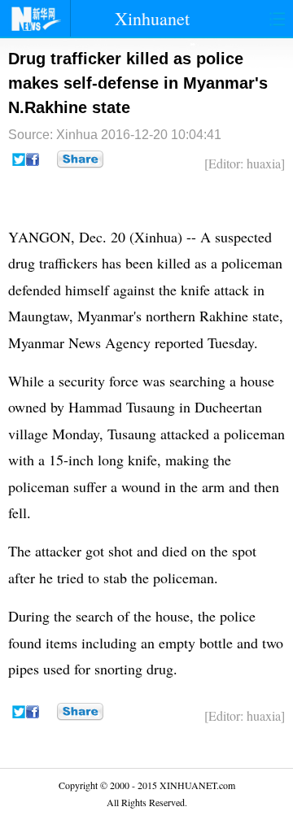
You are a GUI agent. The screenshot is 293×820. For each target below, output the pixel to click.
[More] (80, 159)
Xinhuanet (152, 18)
